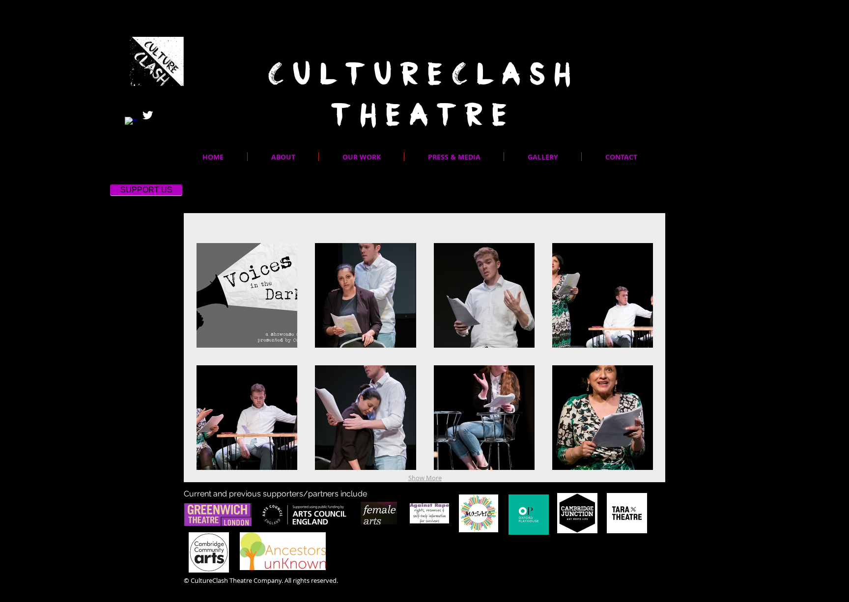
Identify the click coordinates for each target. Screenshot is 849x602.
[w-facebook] (131, 123)
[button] (361, 156)
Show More (425, 477)
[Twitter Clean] (148, 115)
